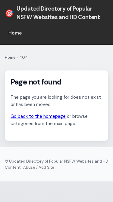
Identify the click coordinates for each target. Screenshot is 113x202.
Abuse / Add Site (38, 167)
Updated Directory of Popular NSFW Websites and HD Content (52, 13)
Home (15, 33)
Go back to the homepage (38, 116)
